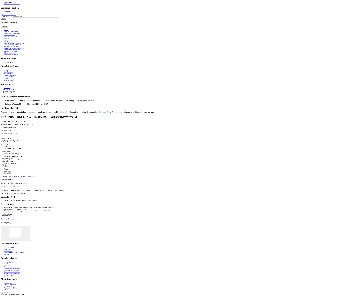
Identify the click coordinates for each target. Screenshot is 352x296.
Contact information (8, 214)
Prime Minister (8, 265)
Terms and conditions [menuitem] (10, 288)
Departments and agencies (12, 267)
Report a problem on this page (10, 219)
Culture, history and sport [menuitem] (11, 46)
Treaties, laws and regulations (12, 268)
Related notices (6, 215)
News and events (9, 247)
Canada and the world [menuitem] (10, 51)
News (6, 263)
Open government (9, 275)
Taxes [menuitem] (6, 41)
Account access (8, 62)
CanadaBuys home (9, 89)
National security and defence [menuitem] (13, 45)
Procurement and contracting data (14, 252)
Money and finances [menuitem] (10, 53)
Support (6, 78)
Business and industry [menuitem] (10, 36)
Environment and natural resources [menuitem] (14, 43)
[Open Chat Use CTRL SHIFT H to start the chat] (15, 233)
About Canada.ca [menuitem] (9, 286)
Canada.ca (7, 88)
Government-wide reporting (12, 273)
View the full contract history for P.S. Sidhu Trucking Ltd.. (18, 176)
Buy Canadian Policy (103, 112)
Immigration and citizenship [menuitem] (12, 33)
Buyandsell (7, 249)
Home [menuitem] (6, 30)
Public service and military (12, 272)
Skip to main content (10, 2)
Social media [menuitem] (8, 283)
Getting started (8, 73)
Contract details (6, 138)
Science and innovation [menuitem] (11, 54)
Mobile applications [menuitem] (10, 284)
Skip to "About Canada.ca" (12, 4)
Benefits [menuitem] (6, 38)
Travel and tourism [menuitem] (9, 35)
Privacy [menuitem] (6, 289)
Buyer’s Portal (8, 77)
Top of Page (4, 293)
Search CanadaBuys (6, 16)
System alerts (8, 251)
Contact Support (9, 262)
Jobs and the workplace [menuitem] (11, 31)
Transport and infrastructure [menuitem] (12, 49)
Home (6, 70)
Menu (4, 26)
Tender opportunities (10, 75)
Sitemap (6, 254)
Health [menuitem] (6, 40)
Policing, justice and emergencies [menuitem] (14, 48)
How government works (11, 270)
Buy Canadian (8, 72)
